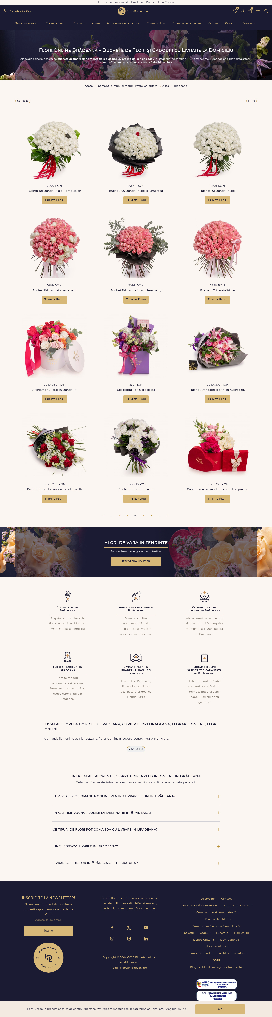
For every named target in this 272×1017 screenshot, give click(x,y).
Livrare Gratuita (204, 940)
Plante (230, 23)
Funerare (249, 23)
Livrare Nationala (216, 946)
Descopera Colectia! (136, 561)
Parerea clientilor (216, 919)
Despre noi (208, 899)
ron (257, 11)
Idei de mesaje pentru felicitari (223, 967)
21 (168, 515)
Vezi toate (136, 749)
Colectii (189, 933)
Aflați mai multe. (176, 1009)
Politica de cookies (232, 953)
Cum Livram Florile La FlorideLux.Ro (216, 926)
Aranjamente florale (123, 23)
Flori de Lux (156, 23)
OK (220, 1009)
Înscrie (48, 931)
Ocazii (213, 23)
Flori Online (242, 933)
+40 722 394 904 (19, 11)
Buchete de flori (86, 23)
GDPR (217, 960)
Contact (226, 899)
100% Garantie (230, 940)
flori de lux (133, 11)
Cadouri (205, 933)
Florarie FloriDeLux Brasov (201, 905)
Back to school (27, 23)
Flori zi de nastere (187, 23)
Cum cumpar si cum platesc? (216, 912)
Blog (193, 967)
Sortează (23, 101)
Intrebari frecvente (237, 905)
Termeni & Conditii (201, 953)
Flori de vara (56, 23)
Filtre (251, 101)
